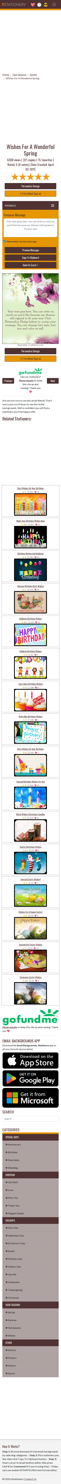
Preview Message (30, 250)
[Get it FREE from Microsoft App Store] (30, 1097)
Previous (8, 381)
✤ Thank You (12, 1205)
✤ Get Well (11, 1182)
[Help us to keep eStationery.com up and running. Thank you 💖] (30, 371)
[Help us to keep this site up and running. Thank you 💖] (30, 1016)
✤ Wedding (11, 1167)
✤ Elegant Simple (14, 1213)
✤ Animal (10, 1350)
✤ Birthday (11, 1152)
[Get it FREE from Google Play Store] (30, 1077)
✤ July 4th (10, 1274)
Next (53, 381)
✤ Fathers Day (13, 1266)
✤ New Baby (12, 1159)
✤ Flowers (11, 1357)
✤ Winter (10, 1335)
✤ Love (9, 1189)
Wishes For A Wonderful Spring (22, 78)
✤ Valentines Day (14, 1235)
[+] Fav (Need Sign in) (30, 193)
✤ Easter (10, 1251)
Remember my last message (22, 241)
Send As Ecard (29, 265)
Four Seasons (19, 74)
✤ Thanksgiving (14, 1289)
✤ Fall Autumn (13, 1327)
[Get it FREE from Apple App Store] (30, 1060)
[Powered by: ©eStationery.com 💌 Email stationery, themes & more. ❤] (30, 290)
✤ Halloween (12, 1282)
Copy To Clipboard (30, 257)
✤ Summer (11, 1320)
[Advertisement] (30, 40)
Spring (33, 74)
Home (5, 74)
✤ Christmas (12, 1297)
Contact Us (30, 1478)
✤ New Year (11, 1227)
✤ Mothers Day (13, 1258)
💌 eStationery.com (35, 345)
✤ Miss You (11, 1197)
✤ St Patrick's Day (15, 1243)
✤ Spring (10, 1312)
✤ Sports (10, 1373)
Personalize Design (30, 186)
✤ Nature (10, 1365)
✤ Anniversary (13, 1144)
